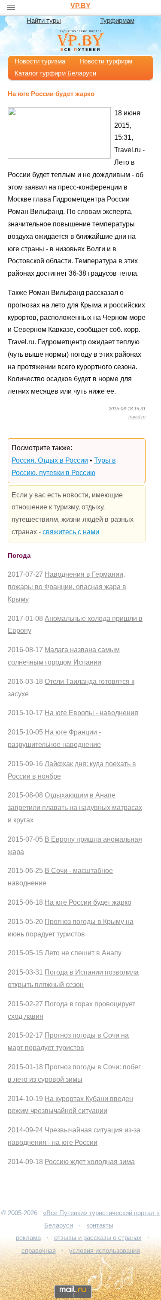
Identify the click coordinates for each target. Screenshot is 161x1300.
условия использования (104, 1250)
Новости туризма (40, 61)
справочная (38, 1250)
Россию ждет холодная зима (90, 1161)
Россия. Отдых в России (50, 460)
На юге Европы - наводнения (91, 712)
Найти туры (44, 20)
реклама (28, 1237)
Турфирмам (117, 20)
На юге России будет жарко (88, 902)
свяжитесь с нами (71, 532)
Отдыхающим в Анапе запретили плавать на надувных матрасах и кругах (75, 807)
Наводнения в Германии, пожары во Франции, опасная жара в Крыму (67, 587)
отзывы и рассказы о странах (98, 1237)
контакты (99, 1225)
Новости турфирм (105, 61)
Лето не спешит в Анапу (83, 953)
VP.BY (80, 5)
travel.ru (137, 416)
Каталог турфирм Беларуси (55, 73)
